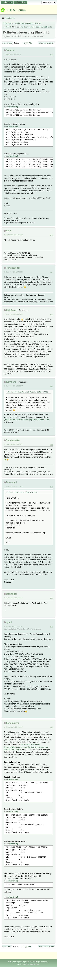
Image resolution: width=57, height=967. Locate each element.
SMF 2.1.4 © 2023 (22, 964)
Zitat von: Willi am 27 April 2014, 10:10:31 (23, 492)
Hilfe (10, 962)
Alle (30, 43)
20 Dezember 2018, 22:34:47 (13, 386)
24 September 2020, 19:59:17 (13, 727)
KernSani (24, 27)
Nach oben (6, 947)
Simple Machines (34, 964)
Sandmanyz (12, 722)
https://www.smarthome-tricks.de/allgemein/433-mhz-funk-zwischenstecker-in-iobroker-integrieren (26, 747)
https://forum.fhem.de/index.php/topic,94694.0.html (27, 419)
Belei (8, 230)
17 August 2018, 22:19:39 (12, 54)
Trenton (10, 50)
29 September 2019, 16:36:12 (13, 598)
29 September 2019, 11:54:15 (13, 486)
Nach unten (7, 43)
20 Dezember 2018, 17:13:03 (13, 272)
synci (9, 622)
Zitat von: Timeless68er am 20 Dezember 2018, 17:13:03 (28, 392)
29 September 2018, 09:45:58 (13, 235)
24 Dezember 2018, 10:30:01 (13, 444)
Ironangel (11, 482)
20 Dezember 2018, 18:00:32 (13, 314)
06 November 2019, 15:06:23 (13, 626)
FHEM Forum (16, 10)
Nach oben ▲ (44, 962)
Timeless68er (13, 267)
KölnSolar (11, 310)
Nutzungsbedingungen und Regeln (25, 962)
